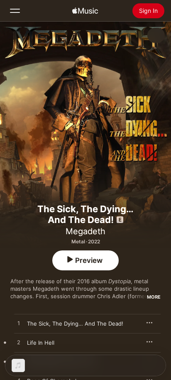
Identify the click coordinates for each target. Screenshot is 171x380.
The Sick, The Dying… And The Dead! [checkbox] (75, 323)
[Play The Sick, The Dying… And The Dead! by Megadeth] (18, 323)
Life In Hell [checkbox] (40, 342)
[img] (85, 11)
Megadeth (85, 231)
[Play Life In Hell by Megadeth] (18, 342)
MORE (154, 297)
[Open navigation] (15, 11)
